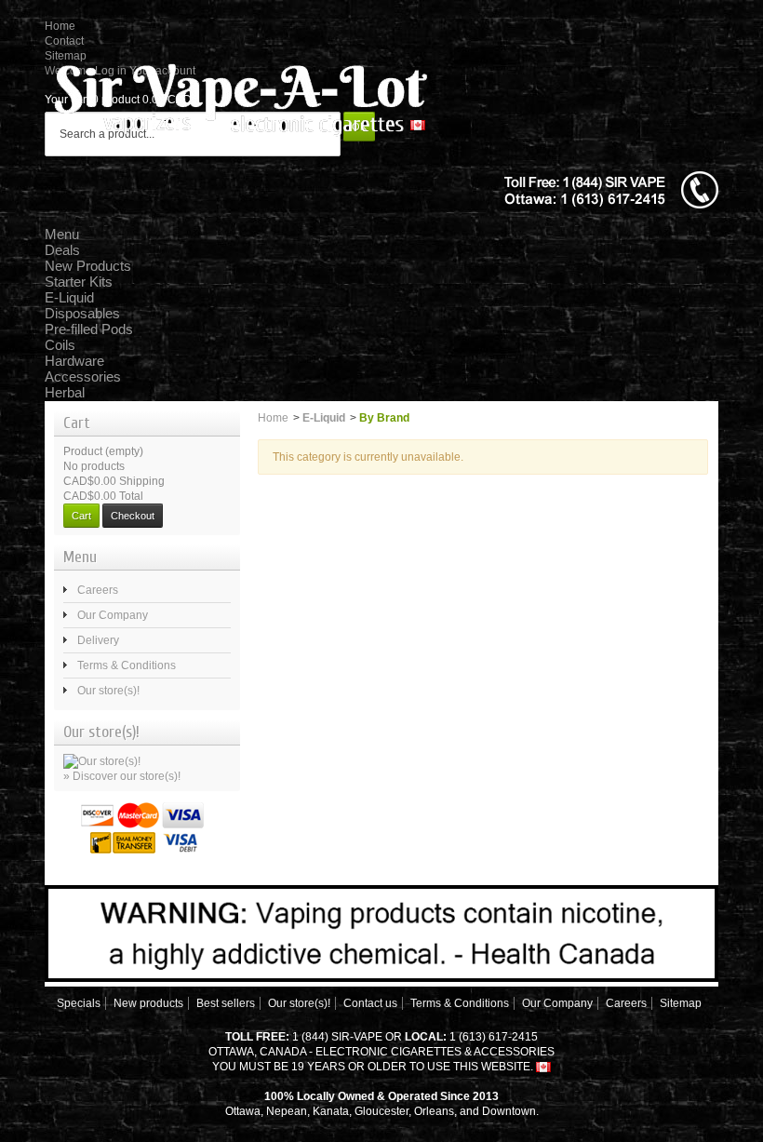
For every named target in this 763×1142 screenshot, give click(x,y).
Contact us (370, 1003)
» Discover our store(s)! (122, 776)
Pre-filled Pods (89, 329)
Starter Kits (79, 281)
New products (148, 1003)
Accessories (83, 376)
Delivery (98, 640)
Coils (60, 345)
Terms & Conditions (126, 665)
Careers (97, 590)
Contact (64, 40)
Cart (76, 423)
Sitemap (681, 1003)
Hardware (74, 361)
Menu (62, 234)
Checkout (132, 515)
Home (60, 26)
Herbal (65, 392)
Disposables (82, 313)
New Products (88, 266)
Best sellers (225, 1003)
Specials (78, 1003)
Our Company (112, 615)
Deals (62, 250)
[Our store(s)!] (102, 760)
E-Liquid (69, 297)
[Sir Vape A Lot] (240, 97)
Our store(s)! (108, 690)
